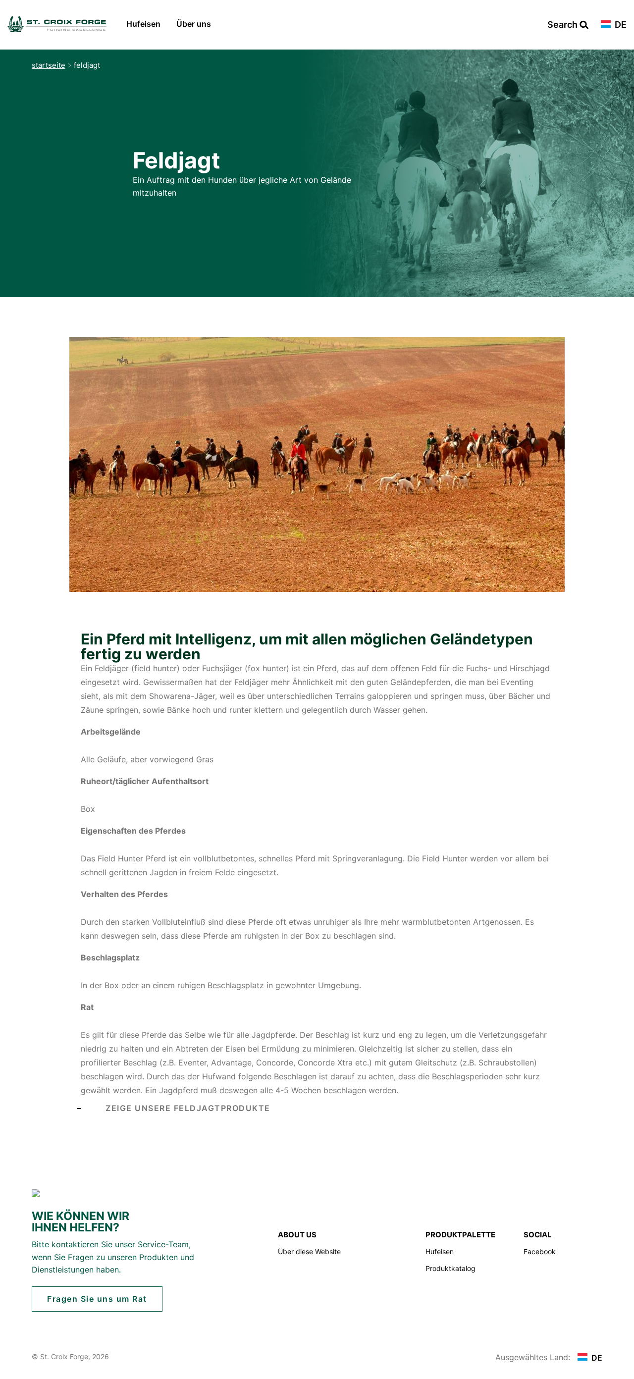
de (620, 25)
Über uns (193, 24)
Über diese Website (309, 1251)
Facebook (540, 1251)
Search (563, 25)
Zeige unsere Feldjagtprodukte (188, 1108)
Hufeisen (143, 24)
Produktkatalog (450, 1268)
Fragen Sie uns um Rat (97, 1299)
